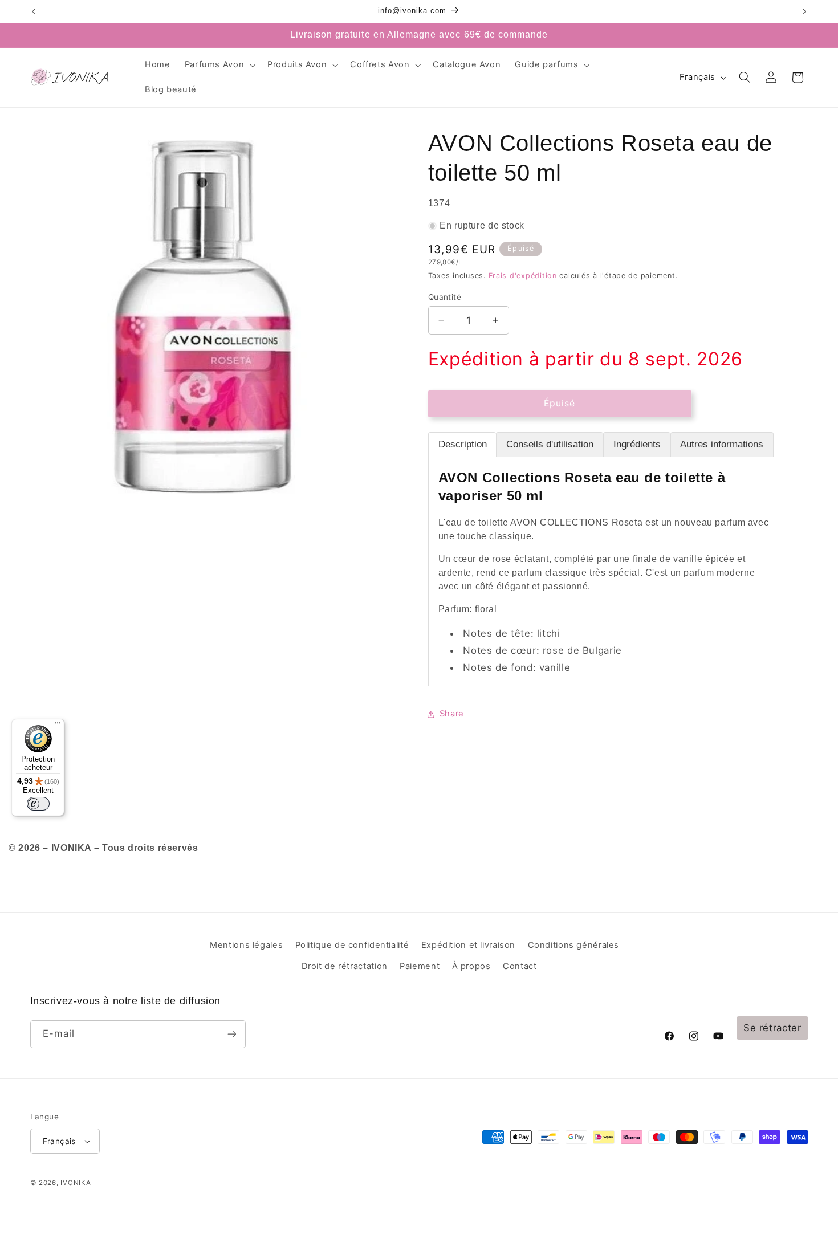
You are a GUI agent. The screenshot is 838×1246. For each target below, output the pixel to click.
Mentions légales (246, 945)
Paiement (420, 966)
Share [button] (452, 713)
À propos (471, 966)
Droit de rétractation (345, 966)
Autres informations (721, 444)
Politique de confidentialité (352, 945)
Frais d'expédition (523, 275)
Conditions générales (574, 945)
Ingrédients (637, 444)
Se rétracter (772, 1027)
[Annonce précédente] (33, 11)
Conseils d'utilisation (549, 444)
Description (462, 444)
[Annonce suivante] (804, 11)
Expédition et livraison (468, 945)
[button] (219, 65)
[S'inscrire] (231, 1034)
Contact (519, 966)
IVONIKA (75, 1183)
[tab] (462, 444)
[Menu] (57, 725)
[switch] (38, 804)
